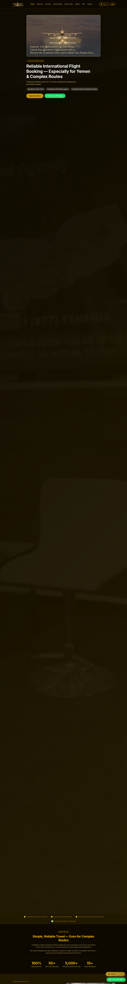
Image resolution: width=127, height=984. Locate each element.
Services (48, 4)
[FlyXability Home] (18, 4)
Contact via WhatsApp (55, 96)
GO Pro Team (68, 4)
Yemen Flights (57, 4)
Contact (89, 4)
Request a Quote (35, 96)
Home (33, 4)
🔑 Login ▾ (104, 4)
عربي (112, 4)
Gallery (77, 4)
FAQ (83, 4)
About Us (40, 4)
